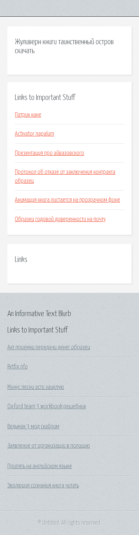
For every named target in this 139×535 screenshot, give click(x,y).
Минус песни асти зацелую (35, 387)
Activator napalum (34, 134)
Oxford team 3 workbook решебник (46, 406)
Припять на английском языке (39, 466)
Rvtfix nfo (17, 367)
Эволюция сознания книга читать (43, 486)
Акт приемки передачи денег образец (48, 347)
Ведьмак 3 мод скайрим (33, 426)
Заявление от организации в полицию (48, 446)
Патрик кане (28, 115)
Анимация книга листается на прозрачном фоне (67, 200)
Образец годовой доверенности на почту (60, 219)
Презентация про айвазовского (49, 153)
